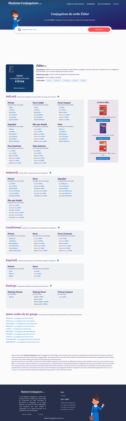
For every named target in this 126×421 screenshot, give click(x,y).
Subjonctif (57, 80)
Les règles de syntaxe (67, 409)
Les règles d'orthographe (68, 407)
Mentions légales (27, 414)
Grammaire (91, 4)
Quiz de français (104, 4)
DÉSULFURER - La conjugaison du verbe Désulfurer (21, 323)
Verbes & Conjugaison (75, 4)
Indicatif (49, 80)
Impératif (75, 80)
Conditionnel (66, 80)
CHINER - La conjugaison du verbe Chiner (18, 329)
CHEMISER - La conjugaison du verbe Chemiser (20, 334)
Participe (83, 80)
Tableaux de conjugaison (68, 403)
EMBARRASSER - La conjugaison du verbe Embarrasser (23, 342)
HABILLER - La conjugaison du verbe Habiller (20, 318)
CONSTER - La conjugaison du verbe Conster (19, 337)
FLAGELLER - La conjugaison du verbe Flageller (20, 321)
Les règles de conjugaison (68, 405)
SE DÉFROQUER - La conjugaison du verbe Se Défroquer (23, 339)
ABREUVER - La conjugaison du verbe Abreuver (20, 326)
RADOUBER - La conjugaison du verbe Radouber (21, 331)
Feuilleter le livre (103, 120)
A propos (63, 395)
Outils (116, 4)
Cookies (40, 414)
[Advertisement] (63, 49)
